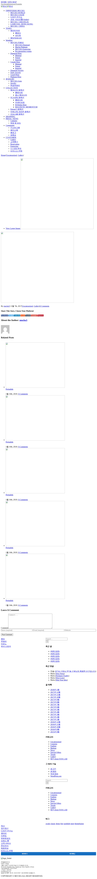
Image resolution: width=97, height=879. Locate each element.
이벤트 (4, 836)
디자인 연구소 (7, 831)
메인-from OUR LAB (58, 759)
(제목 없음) (55, 651)
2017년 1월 (54, 719)
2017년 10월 (55, 697)
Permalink (9, 389)
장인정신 (5, 828)
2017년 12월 (55, 692)
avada (48, 824)
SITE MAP (12, 2)
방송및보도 (5, 838)
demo (58, 824)
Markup (53, 748)
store (72, 824)
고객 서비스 (6, 843)
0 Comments (44, 306)
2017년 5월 (54, 710)
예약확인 (72, 854)
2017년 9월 (54, 700)
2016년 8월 (54, 729)
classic (53, 824)
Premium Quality (62, 676)
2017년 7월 (54, 705)
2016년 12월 (55, 722)
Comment (4, 628)
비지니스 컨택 (7, 851)
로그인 (53, 769)
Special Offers (55, 752)
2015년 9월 (54, 732)
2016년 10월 (55, 727)
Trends (52, 755)
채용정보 (5, 848)
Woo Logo (60, 678)
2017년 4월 (54, 712)
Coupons (53, 744)
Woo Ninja (60, 674)
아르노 (4, 644)
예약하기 (25, 854)
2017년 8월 (54, 702)
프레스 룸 (5, 841)
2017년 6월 (54, 707)
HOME (4, 2)
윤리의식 (5, 846)
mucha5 (7, 306)
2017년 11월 (55, 695)
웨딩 (3, 639)
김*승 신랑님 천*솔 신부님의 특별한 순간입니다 (75, 671)
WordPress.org (55, 776)
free (61, 824)
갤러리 (4, 833)
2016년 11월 (55, 724)
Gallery (36, 306)
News (52, 750)
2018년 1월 (54, 690)
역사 (3, 826)
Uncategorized (27, 306)
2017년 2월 (54, 717)
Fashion (53, 746)
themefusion (79, 824)
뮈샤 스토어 (6, 646)
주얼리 (4, 641)
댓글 (54, 774)
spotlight (67, 824)
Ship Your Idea (61, 680)
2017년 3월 (54, 715)
